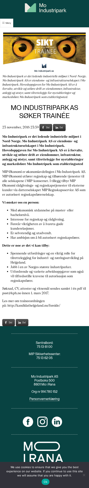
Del (47, 127)
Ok (45, 481)
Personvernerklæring (44, 399)
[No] (84, 475)
